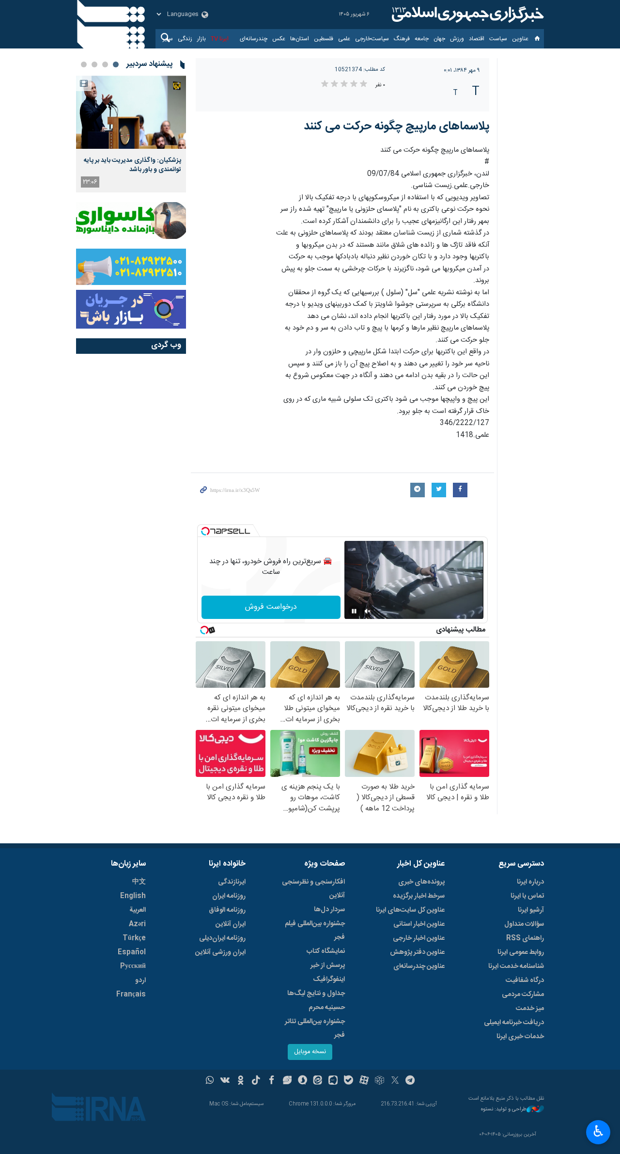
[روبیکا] (379, 1081)
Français (131, 994)
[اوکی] (240, 1081)
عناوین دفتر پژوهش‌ (417, 952)
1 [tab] (116, 64)
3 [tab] (94, 64)
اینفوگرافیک (329, 979)
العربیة (137, 910)
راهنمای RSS (525, 938)
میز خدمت (530, 1008)
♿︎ (598, 1131)
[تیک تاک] (256, 1081)
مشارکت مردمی (523, 994)
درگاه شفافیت (525, 980)
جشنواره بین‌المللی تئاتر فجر (315, 1028)
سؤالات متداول (524, 924)
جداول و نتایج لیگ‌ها (316, 993)
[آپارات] (364, 1081)
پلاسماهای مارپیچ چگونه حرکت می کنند (396, 126)
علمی (344, 39)
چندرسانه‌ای (253, 39)
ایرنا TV (220, 39)
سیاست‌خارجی (372, 39)
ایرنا (466, 14)
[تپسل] (205, 531)
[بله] (348, 1081)
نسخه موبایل (310, 1052)
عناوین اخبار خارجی (419, 938)
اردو (140, 980)
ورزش (457, 39)
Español (132, 952)
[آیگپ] (333, 1081)
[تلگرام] (410, 1081)
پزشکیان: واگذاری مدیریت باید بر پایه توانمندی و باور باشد (132, 164)
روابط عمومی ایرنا (520, 952)
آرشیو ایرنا (531, 910)
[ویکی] (225, 1081)
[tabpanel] (131, 134)
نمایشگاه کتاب (326, 951)
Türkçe (134, 938)
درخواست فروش (271, 607)
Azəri (137, 924)
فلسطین (323, 39)
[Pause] (354, 611)
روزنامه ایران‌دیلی (222, 938)
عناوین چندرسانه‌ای (419, 966)
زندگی (185, 39)
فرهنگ (402, 39)
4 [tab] (84, 64)
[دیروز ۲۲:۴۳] (131, 112)
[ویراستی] (287, 1081)
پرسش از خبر (327, 965)
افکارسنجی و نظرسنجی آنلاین (313, 888)
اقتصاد (476, 39)
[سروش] (302, 1081)
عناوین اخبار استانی (419, 924)
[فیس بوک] (271, 1081)
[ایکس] (395, 1081)
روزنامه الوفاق (227, 910)
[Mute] (367, 611)
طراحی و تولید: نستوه (504, 1110)
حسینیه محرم (327, 1007)
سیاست (498, 39)
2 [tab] (105, 64)
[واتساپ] (210, 1081)
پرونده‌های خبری (421, 882)
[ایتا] (318, 1081)
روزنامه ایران (229, 896)
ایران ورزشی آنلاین (220, 952)
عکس (278, 39)
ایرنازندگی (232, 882)
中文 (139, 882)
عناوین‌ (520, 39)
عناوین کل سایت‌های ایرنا (410, 910)
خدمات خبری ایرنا (520, 1037)
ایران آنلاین (231, 924)
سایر (168, 39)
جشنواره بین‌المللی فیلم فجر (315, 930)
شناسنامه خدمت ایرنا (516, 966)
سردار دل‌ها (329, 910)
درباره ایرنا (530, 882)
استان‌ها (299, 39)
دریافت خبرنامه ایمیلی (514, 1022)
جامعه (422, 39)
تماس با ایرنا (527, 896)
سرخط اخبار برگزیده (419, 896)
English (133, 896)
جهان (439, 39)
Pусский (133, 966)
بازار (201, 39)
